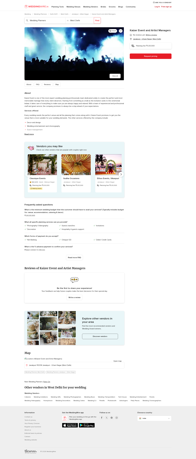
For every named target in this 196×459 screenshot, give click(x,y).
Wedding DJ (92, 401)
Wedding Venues (73, 7)
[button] (74, 288)
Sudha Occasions (71, 178)
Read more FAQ (74, 257)
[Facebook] (102, 418)
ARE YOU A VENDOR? (163, 3)
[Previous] (27, 174)
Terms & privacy (30, 420)
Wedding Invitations (41, 397)
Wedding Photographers (72, 397)
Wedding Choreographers (152, 401)
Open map (117, 361)
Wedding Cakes (79, 401)
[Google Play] (87, 427)
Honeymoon (48, 401)
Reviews (47, 84)
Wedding (27, 14)
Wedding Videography (32, 401)
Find (97, 20)
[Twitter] (107, 418)
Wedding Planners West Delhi (34, 372)
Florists (151, 397)
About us (27, 430)
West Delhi (65, 14)
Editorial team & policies (33, 433)
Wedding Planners (40, 14)
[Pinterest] (112, 418)
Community (131, 7)
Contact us (28, 417)
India (144, 418)
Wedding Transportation (106, 397)
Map (57, 84)
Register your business (32, 427)
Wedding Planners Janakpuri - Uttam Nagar (61, 372)
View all (115, 76)
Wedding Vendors (90, 7)
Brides (103, 7)
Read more (29, 134)
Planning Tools (57, 7)
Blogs (120, 7)
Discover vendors (100, 336)
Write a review (74, 297)
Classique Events (38, 178)
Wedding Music (89, 397)
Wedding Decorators (63, 401)
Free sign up (166, 7)
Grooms (112, 7)
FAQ (37, 84)
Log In (157, 7)
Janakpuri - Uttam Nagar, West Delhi (147, 39)
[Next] (121, 174)
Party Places (135, 401)
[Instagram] (117, 418)
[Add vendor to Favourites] (120, 31)
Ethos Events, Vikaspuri (108, 178)
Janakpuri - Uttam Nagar (80, 14)
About (28, 84)
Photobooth (112, 401)
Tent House (122, 397)
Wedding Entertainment (138, 397)
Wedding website (30, 440)
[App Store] (70, 427)
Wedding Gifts (56, 397)
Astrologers (123, 401)
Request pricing (150, 56)
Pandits (102, 401)
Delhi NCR (54, 14)
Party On (46, 382)
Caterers (27, 397)
